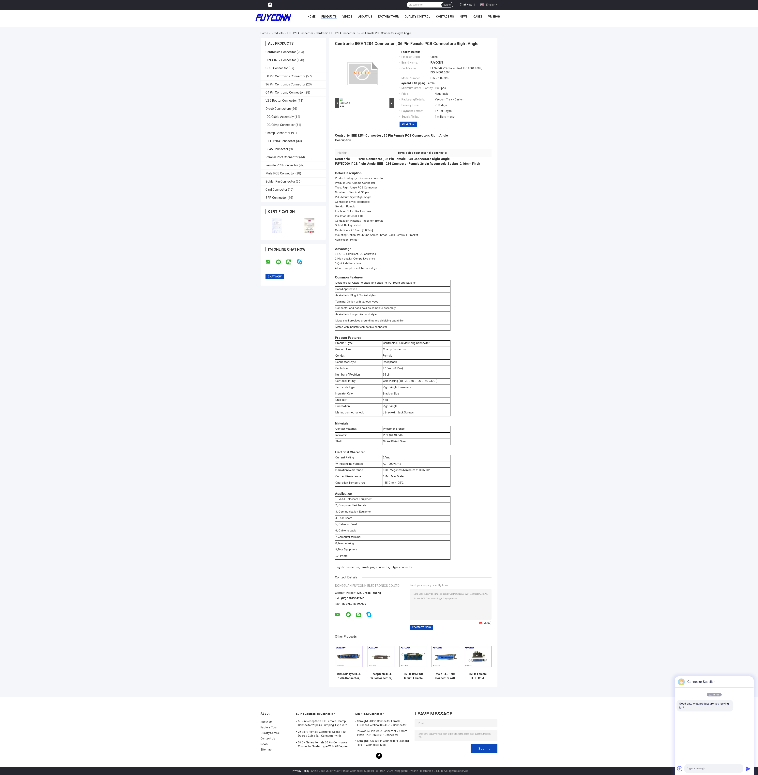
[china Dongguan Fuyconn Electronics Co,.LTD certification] (277, 225)
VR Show (494, 16)
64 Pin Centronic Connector (284, 92)
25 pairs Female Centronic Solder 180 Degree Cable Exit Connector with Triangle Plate (322, 734)
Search (447, 4)
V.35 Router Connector (281, 100)
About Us (365, 16)
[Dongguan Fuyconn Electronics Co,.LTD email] (270, 262)
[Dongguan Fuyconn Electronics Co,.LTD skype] (302, 262)
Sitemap (266, 749)
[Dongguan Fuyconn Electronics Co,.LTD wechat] (291, 262)
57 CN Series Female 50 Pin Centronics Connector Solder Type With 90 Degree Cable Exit (323, 745)
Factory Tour (388, 16)
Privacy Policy (300, 770)
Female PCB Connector (281, 165)
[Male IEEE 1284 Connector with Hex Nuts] (445, 656)
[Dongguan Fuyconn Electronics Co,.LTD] (273, 17)
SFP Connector (276, 198)
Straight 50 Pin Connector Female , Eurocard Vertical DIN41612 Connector (382, 723)
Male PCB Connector (280, 173)
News (463, 16)
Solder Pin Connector (280, 181)
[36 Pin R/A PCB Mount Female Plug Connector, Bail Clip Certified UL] (413, 656)
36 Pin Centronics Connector (285, 84)
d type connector (401, 567)
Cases (477, 16)
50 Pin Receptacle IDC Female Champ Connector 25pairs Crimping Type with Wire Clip (322, 724)
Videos (347, 16)
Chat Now (466, 4)
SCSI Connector (276, 68)
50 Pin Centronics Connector (285, 76)
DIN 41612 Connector (280, 60)
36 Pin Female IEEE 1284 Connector (478, 676)
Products (329, 16)
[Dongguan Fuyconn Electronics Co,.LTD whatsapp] (281, 262)
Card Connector (276, 189)
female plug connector (374, 567)
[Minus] (748, 681)
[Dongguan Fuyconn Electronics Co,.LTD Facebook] (270, 4)
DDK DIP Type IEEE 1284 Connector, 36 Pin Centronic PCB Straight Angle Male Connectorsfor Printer (349, 676)
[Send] (748, 768)
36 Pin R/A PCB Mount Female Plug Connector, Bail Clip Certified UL (413, 676)
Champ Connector (277, 133)
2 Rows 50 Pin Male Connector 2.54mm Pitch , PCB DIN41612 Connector (382, 733)
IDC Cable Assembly (279, 117)
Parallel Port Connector (281, 157)
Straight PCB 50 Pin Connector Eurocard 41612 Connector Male (383, 742)
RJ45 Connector (276, 149)
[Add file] (680, 768)
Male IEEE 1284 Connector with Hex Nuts (445, 676)
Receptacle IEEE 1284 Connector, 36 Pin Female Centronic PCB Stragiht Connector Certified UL (381, 676)
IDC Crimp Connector (280, 125)
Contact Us (445, 16)
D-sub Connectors (278, 109)
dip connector (350, 567)
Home (311, 16)
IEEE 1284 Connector (300, 33)
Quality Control (417, 16)
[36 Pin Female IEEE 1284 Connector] (478, 656)
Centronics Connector (280, 52)
